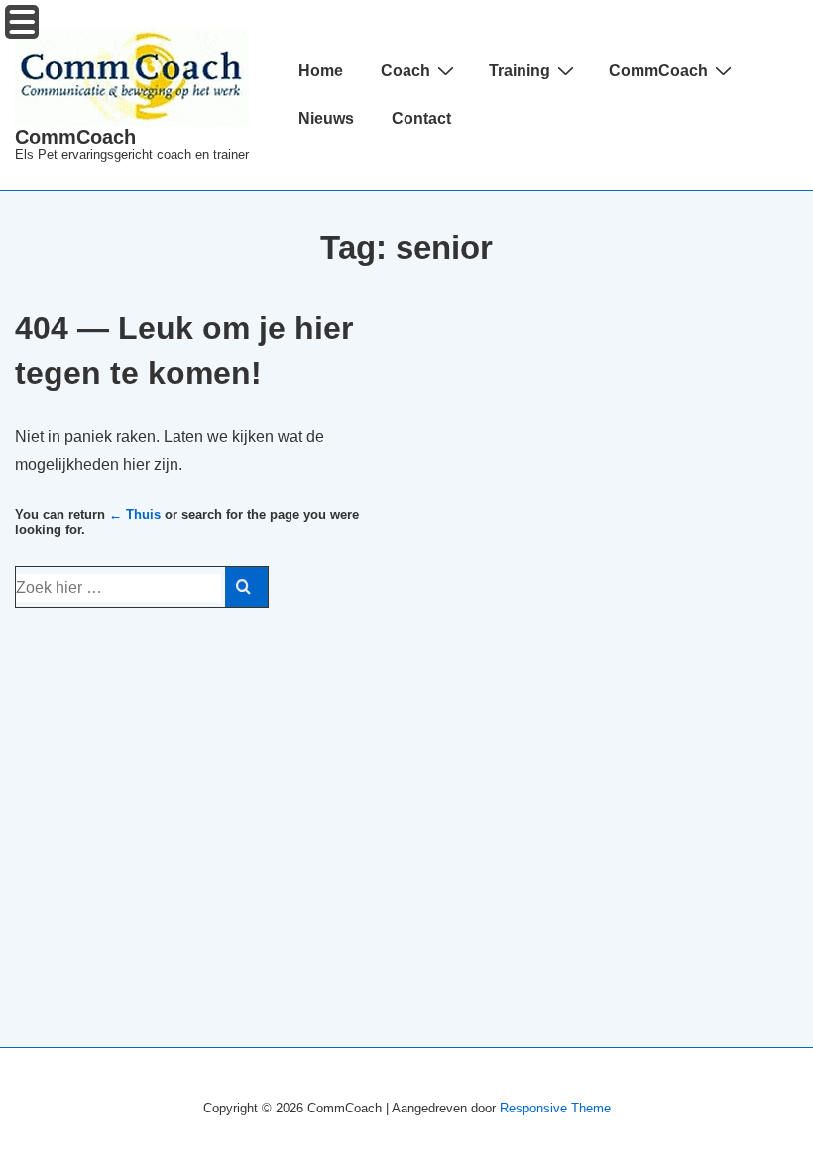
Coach (405, 70)
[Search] (246, 587)
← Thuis (135, 514)
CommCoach (75, 137)
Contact (421, 118)
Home (320, 70)
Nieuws (326, 118)
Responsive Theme (555, 1108)
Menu (22, 22)
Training (519, 70)
